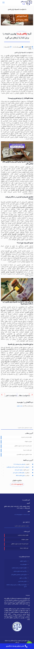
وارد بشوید (19, 406)
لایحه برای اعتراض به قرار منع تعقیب (15, 467)
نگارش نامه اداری (22, 581)
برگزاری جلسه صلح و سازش (20, 571)
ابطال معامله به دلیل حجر (18, 472)
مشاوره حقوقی (23, 561)
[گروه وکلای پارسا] (27, 3)
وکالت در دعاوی (23, 578)
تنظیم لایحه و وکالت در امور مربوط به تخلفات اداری (16, 585)
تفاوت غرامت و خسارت (26, 437)
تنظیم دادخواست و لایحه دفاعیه (19, 567)
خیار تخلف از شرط (27, 450)
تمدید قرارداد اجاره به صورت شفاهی (23, 445)
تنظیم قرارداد (23, 564)
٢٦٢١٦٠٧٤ (27, 514)
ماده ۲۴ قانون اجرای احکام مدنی (24, 454)
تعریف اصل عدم (18, 470)
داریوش (27, 467)
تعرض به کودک (28, 441)
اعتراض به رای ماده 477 (19, 464)
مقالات (29, 49)
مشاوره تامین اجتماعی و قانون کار (19, 574)
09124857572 (18, 514)
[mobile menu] (3, 2)
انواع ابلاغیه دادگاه (20, 475)
